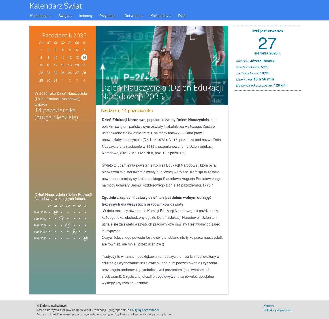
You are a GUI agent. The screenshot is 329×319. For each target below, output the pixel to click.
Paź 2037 (40, 219)
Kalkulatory (159, 15)
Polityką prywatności (144, 310)
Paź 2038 (40, 225)
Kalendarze (39, 15)
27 (267, 42)
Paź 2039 (40, 232)
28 (84, 72)
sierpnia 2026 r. (267, 53)
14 (84, 57)
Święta (64, 15)
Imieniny (86, 15)
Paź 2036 (40, 212)
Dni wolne (132, 15)
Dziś (181, 15)
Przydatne (107, 15)
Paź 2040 (40, 238)
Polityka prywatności (277, 310)
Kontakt (268, 305)
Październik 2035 (64, 35)
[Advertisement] (62, 158)
